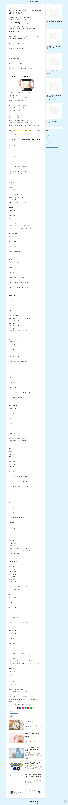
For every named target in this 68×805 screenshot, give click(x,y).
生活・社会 (11, 711)
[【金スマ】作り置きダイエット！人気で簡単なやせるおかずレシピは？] (25, 708)
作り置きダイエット (13, 713)
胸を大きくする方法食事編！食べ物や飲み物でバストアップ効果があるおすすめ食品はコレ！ (33, 735)
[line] (31, 708)
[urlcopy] (33, 708)
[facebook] (20, 708)
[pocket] (23, 708)
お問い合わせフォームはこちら (52, 147)
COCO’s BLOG (34, 1)
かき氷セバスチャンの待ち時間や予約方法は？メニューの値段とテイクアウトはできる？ (33, 776)
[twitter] (17, 708)
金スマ (17, 713)
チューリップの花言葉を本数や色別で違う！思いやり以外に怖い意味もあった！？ (33, 749)
